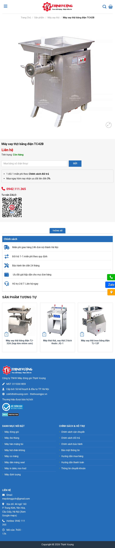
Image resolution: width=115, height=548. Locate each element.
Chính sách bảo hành (72, 444)
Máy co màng (11, 456)
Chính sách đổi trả (70, 437)
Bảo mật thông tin (70, 450)
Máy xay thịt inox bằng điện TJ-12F (95, 342)
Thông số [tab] (57, 230)
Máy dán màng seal (14, 462)
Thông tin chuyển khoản (73, 468)
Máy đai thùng (11, 437)
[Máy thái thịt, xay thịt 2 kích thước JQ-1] (57, 320)
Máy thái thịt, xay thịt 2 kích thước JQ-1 (57, 342)
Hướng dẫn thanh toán (72, 462)
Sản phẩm (39, 17)
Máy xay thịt (53, 17)
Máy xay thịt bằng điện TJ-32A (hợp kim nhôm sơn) (19, 342)
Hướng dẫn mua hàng (72, 456)
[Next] (112, 328)
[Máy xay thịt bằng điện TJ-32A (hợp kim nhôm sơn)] (19, 320)
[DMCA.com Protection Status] (10, 414)
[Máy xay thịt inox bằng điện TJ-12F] (95, 320)
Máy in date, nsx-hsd (15, 468)
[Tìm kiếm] (104, 7)
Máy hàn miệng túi (13, 444)
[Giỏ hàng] (110, 7)
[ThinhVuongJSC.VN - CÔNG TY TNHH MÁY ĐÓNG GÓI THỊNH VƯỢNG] (57, 7)
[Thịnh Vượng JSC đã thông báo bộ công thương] (12, 407)
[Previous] (2, 328)
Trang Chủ (26, 17)
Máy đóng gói (11, 431)
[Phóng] (109, 125)
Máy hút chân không (14, 450)
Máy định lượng (12, 474)
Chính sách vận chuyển (73, 431)
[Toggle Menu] (6, 7)
